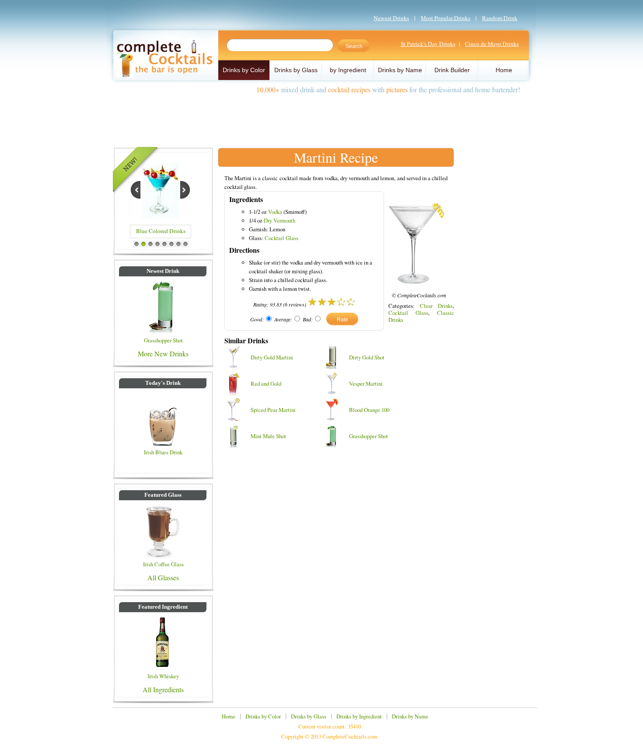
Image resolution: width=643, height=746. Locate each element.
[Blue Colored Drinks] (160, 217)
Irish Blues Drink (163, 452)
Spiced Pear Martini (273, 410)
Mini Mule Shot (268, 436)
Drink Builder (452, 69)
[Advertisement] (321, 117)
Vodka (275, 212)
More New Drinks (163, 353)
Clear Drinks (436, 306)
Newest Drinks (391, 18)
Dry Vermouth (279, 220)
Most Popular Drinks (445, 18)
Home (504, 69)
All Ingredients (163, 689)
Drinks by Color (244, 69)
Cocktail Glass (281, 238)
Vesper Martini (366, 383)
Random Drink (499, 18)
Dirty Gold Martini (272, 357)
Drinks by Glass (296, 69)
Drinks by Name (400, 69)
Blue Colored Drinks (160, 231)
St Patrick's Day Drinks (428, 44)
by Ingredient (348, 69)
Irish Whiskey (163, 676)
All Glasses (163, 577)
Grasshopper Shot (163, 340)
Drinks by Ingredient (359, 716)
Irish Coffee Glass (163, 564)
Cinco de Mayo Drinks (492, 44)
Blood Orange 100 (369, 410)
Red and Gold (266, 383)
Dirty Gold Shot (366, 357)
